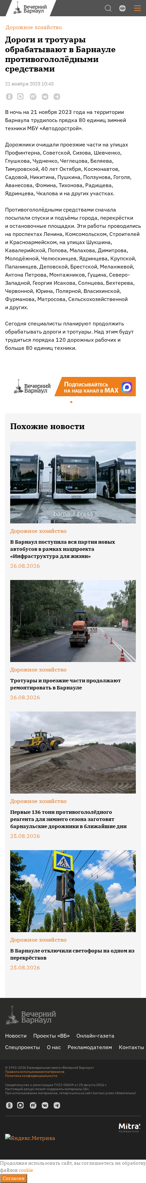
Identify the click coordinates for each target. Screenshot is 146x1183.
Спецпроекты (22, 1047)
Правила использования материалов (35, 1071)
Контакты (131, 1047)
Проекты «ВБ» (51, 1035)
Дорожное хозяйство (38, 530)
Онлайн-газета (95, 1035)
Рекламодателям (90, 1047)
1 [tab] (71, 402)
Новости (15, 1035)
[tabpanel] (73, 386)
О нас (54, 1047)
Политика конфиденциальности (31, 1076)
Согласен (13, 1178)
